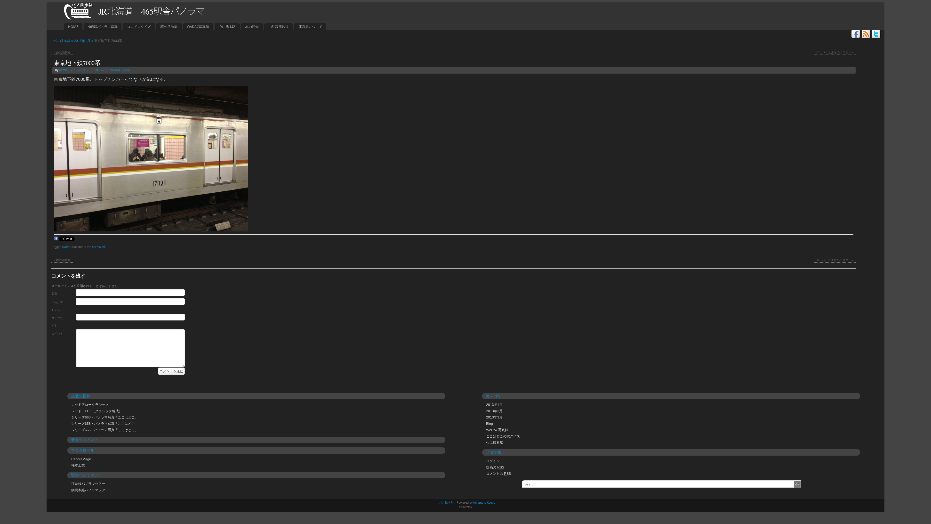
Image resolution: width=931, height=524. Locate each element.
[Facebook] (855, 35)
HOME (73, 26)
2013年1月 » (84, 40)
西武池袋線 (62, 52)
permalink (98, 247)
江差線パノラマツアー (88, 484)
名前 (54, 293)
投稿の (495, 467)
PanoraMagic (81, 459)
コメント (57, 333)
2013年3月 (494, 417)
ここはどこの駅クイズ (503, 436)
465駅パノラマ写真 (103, 26)
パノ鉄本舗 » (62, 40)
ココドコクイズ (139, 26)
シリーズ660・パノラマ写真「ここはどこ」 (104, 417)
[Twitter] (876, 35)
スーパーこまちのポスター (834, 52)
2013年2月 (494, 411)
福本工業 (78, 465)
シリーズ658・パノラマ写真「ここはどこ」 (104, 424)
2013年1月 (102, 70)
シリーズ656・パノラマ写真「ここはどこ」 (104, 430)
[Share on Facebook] (56, 239)
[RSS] (866, 35)
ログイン (493, 461)
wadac (66, 247)
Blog (489, 424)
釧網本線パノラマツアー (90, 490)
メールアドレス (57, 306)
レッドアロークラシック (90, 405)
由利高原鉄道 (278, 26)
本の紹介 (252, 26)
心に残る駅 (227, 26)
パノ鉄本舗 (445, 502)
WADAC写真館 (198, 26)
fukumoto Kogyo (484, 502)
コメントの (498, 473)
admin (63, 70)
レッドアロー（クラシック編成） (96, 411)
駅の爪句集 (169, 26)
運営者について (310, 26)
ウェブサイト (57, 322)
